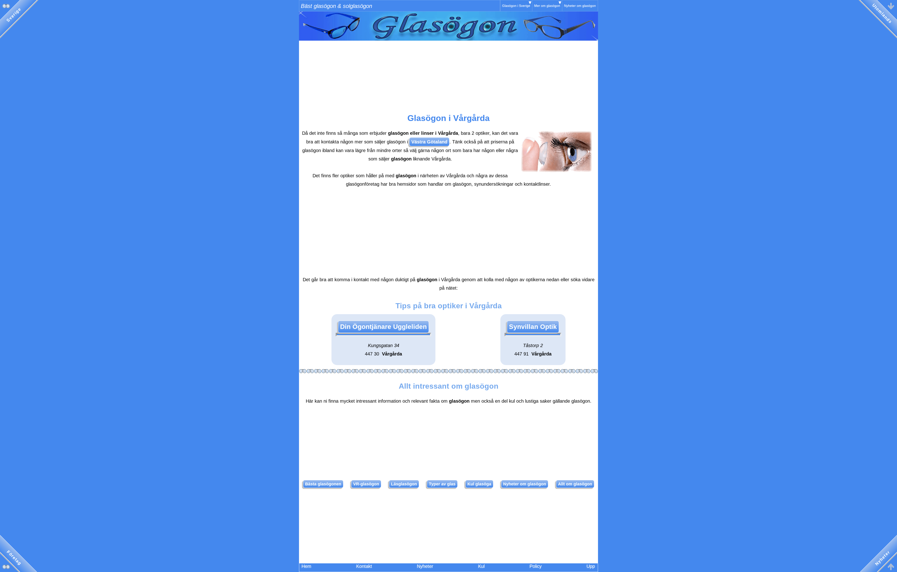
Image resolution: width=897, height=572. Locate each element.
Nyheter (425, 566)
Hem (306, 566)
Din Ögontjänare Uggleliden (383, 326)
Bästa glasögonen (323, 484)
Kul (481, 566)
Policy (536, 566)
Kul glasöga (479, 484)
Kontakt (364, 566)
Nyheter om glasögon (580, 5)
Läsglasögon (404, 484)
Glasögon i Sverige (516, 5)
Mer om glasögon (547, 5)
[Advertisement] (448, 73)
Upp (591, 566)
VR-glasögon (366, 484)
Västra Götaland (429, 141)
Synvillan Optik (533, 326)
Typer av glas (442, 484)
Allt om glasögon (575, 484)
